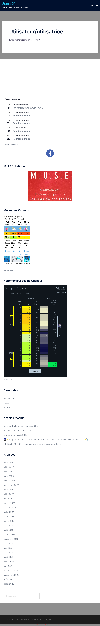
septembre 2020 (11, 575)
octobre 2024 (10, 507)
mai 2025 (8, 498)
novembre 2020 (11, 570)
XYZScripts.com (61, 625)
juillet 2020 (9, 584)
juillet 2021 (9, 561)
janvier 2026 (9, 480)
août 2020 (8, 579)
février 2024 (9, 516)
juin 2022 (8, 548)
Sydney (49, 619)
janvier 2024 (9, 521)
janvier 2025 (9, 503)
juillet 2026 (9, 467)
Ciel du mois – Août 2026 (15, 435)
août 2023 (8, 530)
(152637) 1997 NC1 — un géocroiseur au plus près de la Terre (32, 444)
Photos (7, 407)
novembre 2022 (11, 539)
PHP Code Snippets (40, 625)
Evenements (9, 398)
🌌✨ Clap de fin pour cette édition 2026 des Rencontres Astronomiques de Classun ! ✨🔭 (46, 439)
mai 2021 (8, 566)
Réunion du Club (21, 138)
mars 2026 (9, 476)
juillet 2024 (9, 512)
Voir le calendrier (11, 144)
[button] (92, 5)
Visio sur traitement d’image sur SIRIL (21, 426)
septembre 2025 (11, 485)
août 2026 (8, 462)
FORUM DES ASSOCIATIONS (28, 107)
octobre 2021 (10, 552)
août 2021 (8, 557)
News (6, 403)
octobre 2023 (10, 525)
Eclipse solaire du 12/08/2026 (17, 430)
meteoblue (8, 270)
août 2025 (8, 489)
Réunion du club (21, 115)
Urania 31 (8, 3)
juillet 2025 (9, 494)
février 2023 (9, 534)
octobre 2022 (10, 543)
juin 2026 (8, 471)
